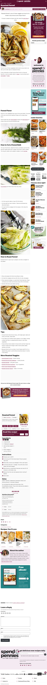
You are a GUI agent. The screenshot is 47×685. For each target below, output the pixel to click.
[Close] (38, 334)
